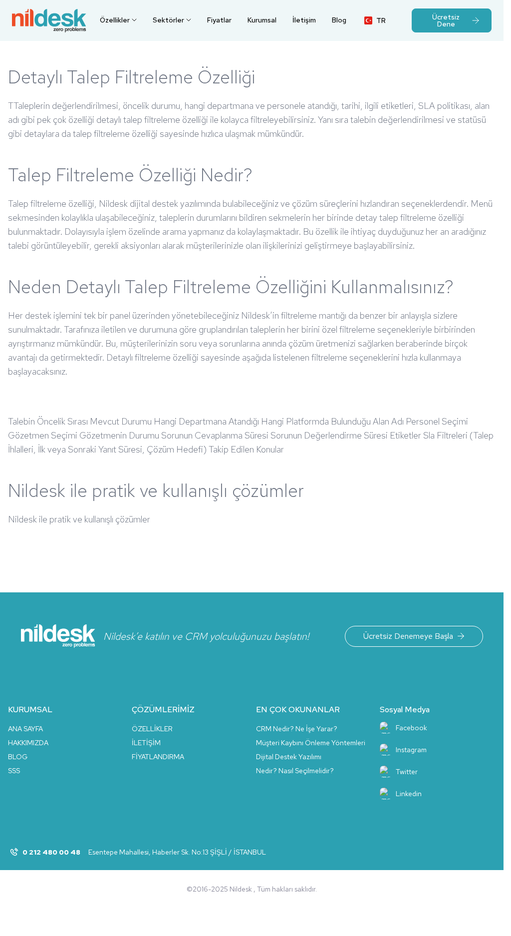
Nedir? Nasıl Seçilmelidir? (295, 770)
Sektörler (168, 19)
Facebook (411, 727)
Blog (339, 19)
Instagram (411, 749)
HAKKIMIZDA (28, 742)
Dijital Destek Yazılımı (288, 756)
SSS (14, 770)
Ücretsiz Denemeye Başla (408, 636)
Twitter (407, 771)
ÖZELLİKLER (152, 728)
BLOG (17, 756)
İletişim (304, 19)
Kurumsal (262, 19)
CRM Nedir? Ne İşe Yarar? (296, 728)
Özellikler (115, 19)
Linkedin (409, 793)
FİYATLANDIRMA (158, 756)
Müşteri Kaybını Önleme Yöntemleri (310, 742)
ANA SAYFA (25, 728)
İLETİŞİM (146, 742)
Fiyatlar (219, 19)
